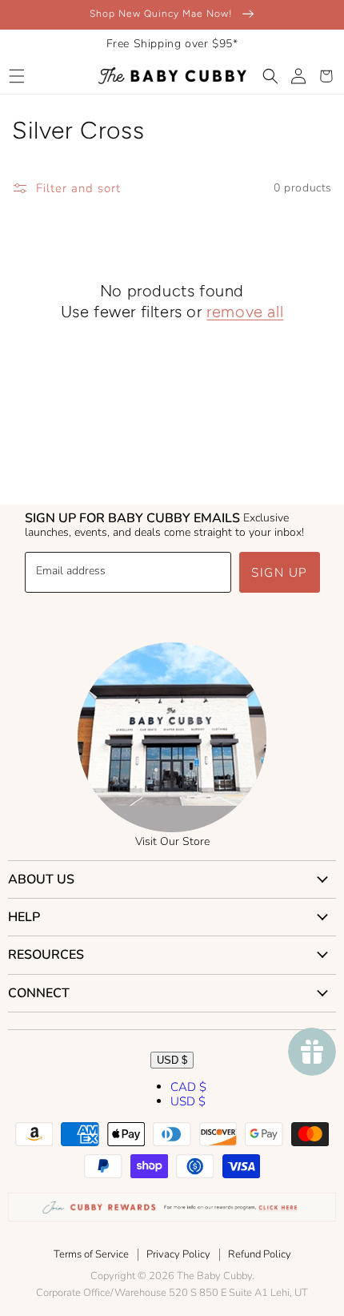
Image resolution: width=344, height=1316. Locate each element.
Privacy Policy (178, 1254)
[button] (16, 76)
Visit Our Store (172, 841)
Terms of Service (91, 1254)
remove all (244, 311)
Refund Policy (259, 1254)
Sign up (279, 573)
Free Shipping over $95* (172, 43)
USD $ (172, 1060)
